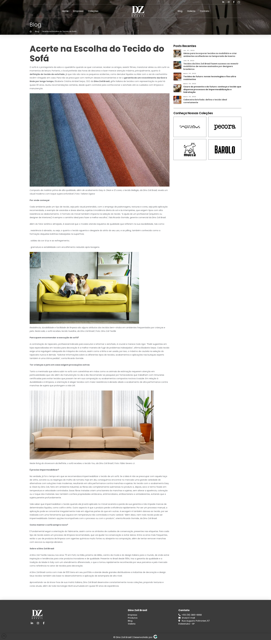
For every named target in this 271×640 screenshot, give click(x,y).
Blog (130, 620)
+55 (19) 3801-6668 (191, 614)
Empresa (132, 614)
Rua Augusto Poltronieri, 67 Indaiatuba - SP (194, 622)
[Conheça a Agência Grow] (155, 637)
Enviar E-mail (188, 617)
